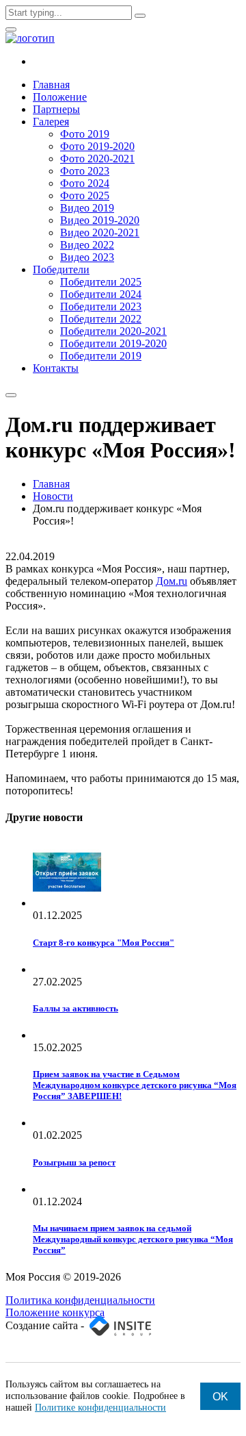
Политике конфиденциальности (100, 1407)
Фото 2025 (84, 195)
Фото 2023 (84, 171)
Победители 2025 (100, 282)
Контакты (56, 368)
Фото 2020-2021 (97, 158)
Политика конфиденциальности (80, 1300)
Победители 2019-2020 (113, 343)
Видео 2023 (87, 257)
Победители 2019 (100, 356)
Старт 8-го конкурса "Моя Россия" (103, 942)
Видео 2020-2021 (99, 232)
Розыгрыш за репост (74, 1162)
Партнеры (56, 109)
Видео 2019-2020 (99, 220)
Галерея (51, 121)
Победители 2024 (100, 294)
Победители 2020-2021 (113, 331)
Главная (51, 84)
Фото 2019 (84, 134)
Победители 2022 (100, 319)
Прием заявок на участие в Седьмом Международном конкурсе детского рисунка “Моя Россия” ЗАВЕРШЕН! (134, 1085)
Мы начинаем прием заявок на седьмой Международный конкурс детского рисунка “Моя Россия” (133, 1239)
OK (220, 1396)
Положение (60, 97)
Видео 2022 (87, 245)
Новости (53, 496)
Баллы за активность (75, 1008)
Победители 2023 (100, 306)
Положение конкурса (55, 1312)
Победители (61, 269)
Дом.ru (171, 581)
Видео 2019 (87, 208)
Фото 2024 (84, 183)
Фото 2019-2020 (97, 146)
